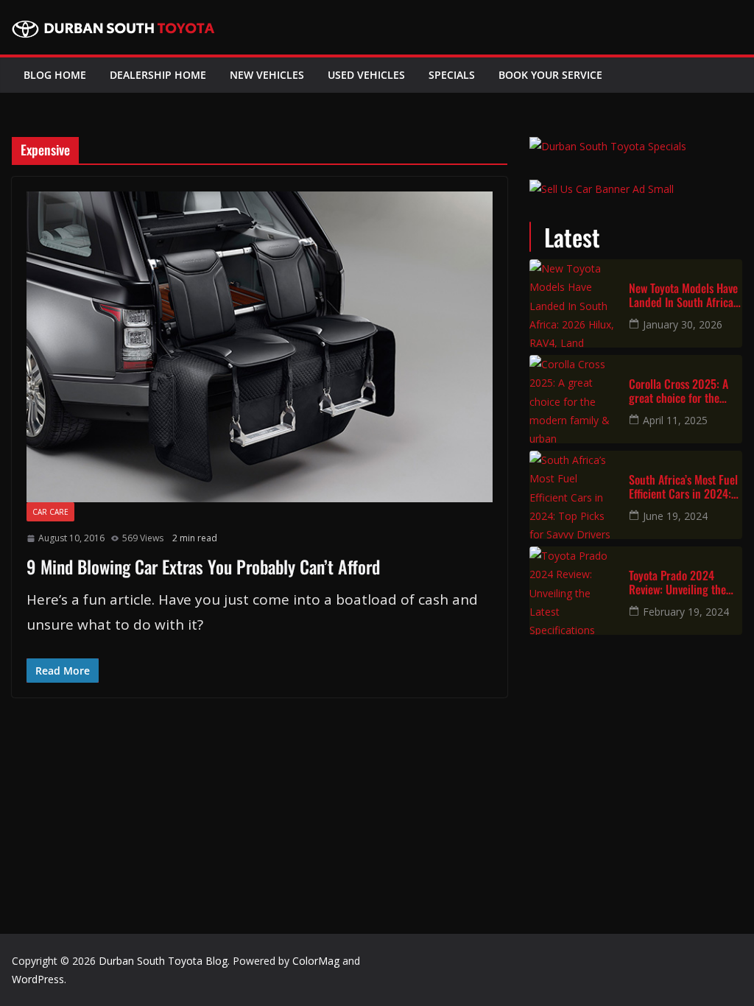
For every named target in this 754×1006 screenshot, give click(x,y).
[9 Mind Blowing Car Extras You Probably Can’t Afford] (260, 347)
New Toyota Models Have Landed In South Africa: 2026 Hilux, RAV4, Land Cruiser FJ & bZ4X (683, 295)
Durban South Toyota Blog (163, 961)
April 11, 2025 (675, 420)
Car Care (50, 512)
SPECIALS (452, 75)
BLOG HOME (55, 75)
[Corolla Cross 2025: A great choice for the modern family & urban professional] (573, 399)
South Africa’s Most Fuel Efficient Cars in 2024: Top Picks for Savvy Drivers (683, 487)
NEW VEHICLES (267, 75)
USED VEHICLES (366, 75)
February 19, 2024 (686, 612)
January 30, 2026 (682, 324)
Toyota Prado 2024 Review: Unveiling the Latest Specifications (677, 583)
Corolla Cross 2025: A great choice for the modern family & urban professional (681, 391)
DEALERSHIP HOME (158, 75)
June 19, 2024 (675, 516)
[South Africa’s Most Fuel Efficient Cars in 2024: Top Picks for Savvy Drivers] (573, 495)
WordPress (38, 979)
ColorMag (315, 961)
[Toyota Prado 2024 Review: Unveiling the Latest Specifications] (573, 590)
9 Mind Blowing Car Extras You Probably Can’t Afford (203, 566)
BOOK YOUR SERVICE (550, 75)
